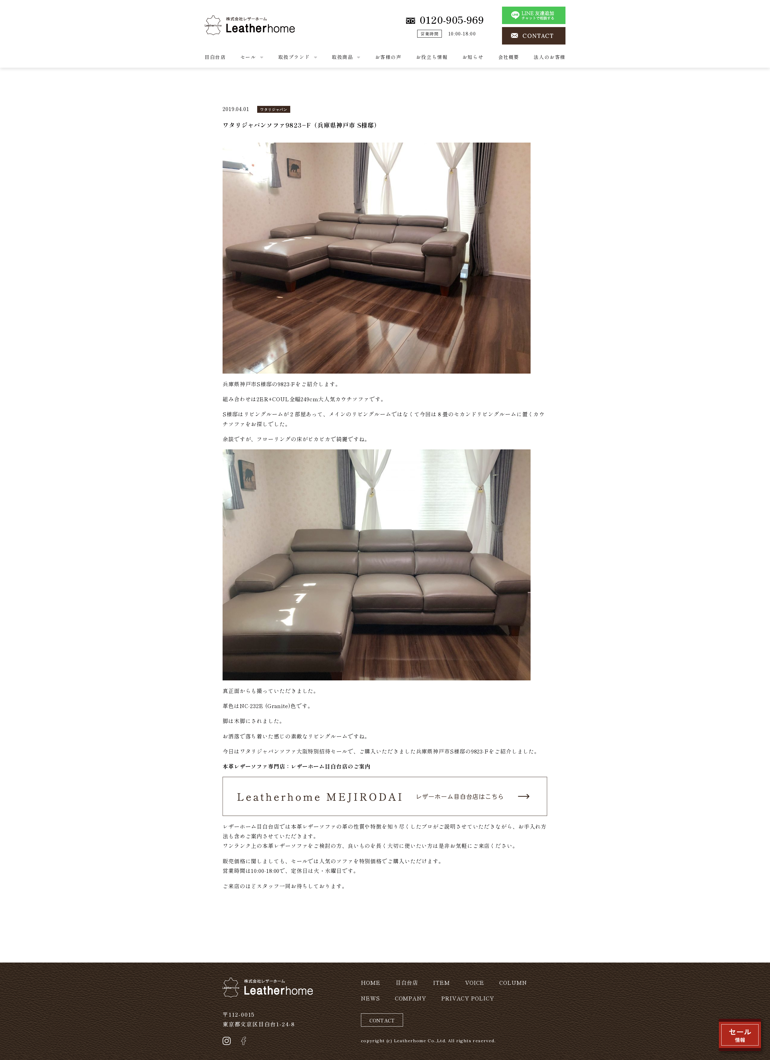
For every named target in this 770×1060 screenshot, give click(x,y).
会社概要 (508, 56)
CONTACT (538, 35)
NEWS (370, 998)
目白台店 (215, 56)
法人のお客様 (549, 56)
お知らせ (472, 56)
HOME (370, 982)
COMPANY (410, 998)
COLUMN (513, 982)
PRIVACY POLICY (467, 998)
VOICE (475, 982)
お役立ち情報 (432, 56)
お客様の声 (388, 56)
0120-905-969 (452, 20)
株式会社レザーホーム (233, 20)
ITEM (441, 982)
